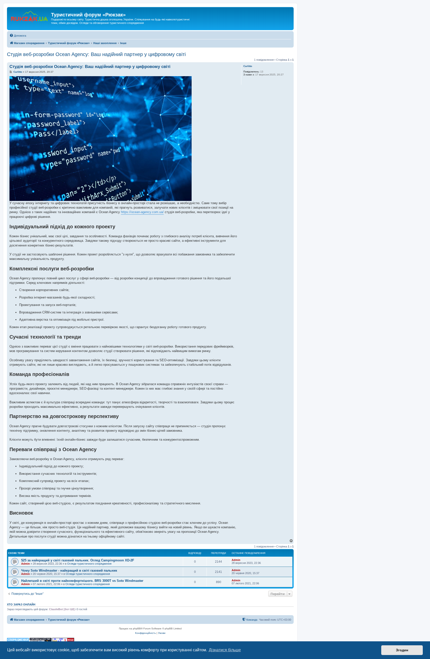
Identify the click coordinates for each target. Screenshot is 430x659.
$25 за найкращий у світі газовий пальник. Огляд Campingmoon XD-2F (77, 560)
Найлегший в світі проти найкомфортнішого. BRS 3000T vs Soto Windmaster (82, 581)
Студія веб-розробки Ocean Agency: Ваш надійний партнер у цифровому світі (96, 54)
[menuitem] (17, 36)
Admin (25, 563)
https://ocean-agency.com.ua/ (142, 212)
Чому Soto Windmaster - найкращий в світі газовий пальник (69, 570)
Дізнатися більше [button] (225, 650)
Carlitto (247, 66)
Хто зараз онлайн (21, 604)
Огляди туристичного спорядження (89, 563)
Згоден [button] (402, 650)
